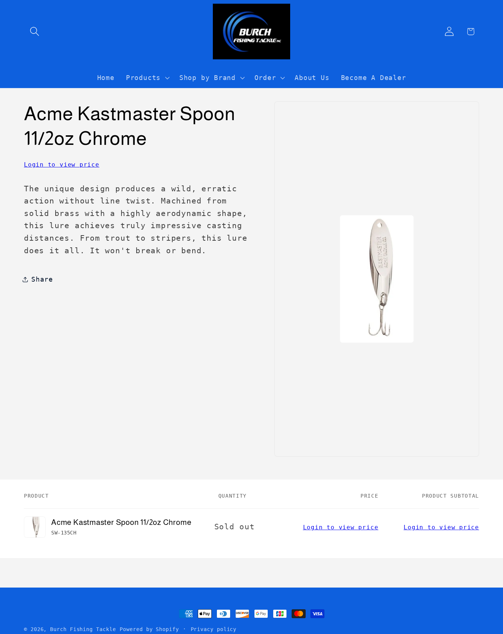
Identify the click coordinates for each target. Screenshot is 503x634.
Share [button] (42, 279)
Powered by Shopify (149, 629)
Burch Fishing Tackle (83, 629)
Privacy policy (214, 629)
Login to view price (61, 164)
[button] (34, 31)
